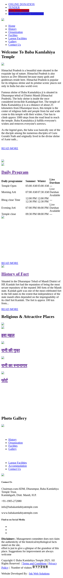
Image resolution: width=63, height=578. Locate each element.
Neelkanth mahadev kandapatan (26, 13)
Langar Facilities (17, 38)
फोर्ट (4, 380)
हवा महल (8, 335)
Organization (15, 32)
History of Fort (15, 274)
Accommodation (17, 465)
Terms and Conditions (34, 563)
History (12, 28)
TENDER (14, 7)
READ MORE (9, 148)
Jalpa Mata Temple (18, 10)
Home (11, 25)
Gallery (12, 41)
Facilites (13, 35)
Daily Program (14, 172)
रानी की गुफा (10, 350)
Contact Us (14, 44)
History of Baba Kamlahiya (26, 225)
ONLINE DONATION (21, 4)
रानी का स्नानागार (14, 365)
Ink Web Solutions (39, 573)
